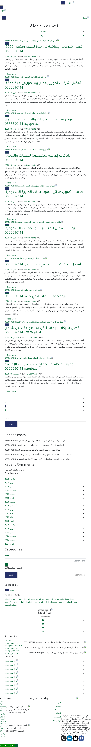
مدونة (7, 43)
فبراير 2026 (10, 483)
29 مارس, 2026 (11, 653)
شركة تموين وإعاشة (12, 651)
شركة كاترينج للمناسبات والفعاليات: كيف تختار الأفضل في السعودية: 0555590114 (37, 459)
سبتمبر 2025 (10, 502)
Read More (11, 74)
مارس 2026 (10, 479)
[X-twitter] (75, 738)
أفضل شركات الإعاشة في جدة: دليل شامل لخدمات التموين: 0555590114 (34, 445)
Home (43, 31)
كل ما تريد (8, 641)
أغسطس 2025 (11, 505)
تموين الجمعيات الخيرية (26, 599)
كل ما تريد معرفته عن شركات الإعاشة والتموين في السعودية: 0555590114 (35, 440)
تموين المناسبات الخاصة (27, 602)
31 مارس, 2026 (11, 643)
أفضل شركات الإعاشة (13, 646)
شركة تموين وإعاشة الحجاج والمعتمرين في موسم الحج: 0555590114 (32, 450)
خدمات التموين (11, 605)
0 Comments (30, 56)
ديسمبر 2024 (10, 536)
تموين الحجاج (10, 599)
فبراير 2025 (10, 528)
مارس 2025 (10, 525)
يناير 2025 (9, 532)
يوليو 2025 (9, 509)
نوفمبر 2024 (10, 540)
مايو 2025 (9, 517)
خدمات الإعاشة (11, 602)
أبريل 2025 (9, 521)
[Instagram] (64, 738)
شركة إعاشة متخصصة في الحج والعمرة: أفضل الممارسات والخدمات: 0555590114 (38, 454)
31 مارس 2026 (2, 714)
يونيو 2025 (9, 513)
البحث (7, 419)
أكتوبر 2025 (9, 498)
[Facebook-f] (81, 738)
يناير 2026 (9, 486)
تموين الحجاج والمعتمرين (67, 602)
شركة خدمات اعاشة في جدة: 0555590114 (37, 296)
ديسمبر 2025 (10, 490)
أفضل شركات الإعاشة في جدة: (3, 723)
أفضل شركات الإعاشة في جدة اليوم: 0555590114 (43, 265)
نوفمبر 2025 (10, 494)
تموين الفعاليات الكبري (48, 602)
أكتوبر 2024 (9, 544)
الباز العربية (40, 599)
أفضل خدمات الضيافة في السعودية (60, 599)
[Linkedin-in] (70, 738)
